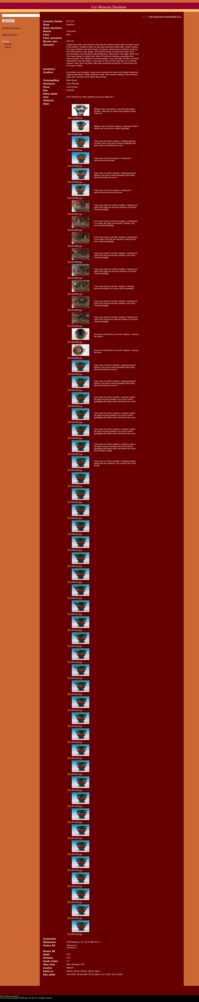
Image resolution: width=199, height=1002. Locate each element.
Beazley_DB (49, 951)
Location (47, 968)
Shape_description (52, 28)
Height (46, 954)
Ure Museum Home (11, 28)
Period (46, 87)
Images (8, 47)
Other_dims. (49, 964)
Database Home (9, 34)
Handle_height (50, 961)
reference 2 (71, 947)
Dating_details (50, 93)
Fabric (46, 34)
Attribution (48, 100)
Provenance (49, 83)
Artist (46, 97)
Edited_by (48, 971)
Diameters (48, 957)
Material (47, 31)
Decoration (48, 44)
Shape (46, 24)
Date (45, 90)
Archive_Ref (49, 945)
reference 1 (71, 945)
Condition (48, 72)
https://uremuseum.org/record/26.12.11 (165, 17)
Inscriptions (49, 69)
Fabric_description (52, 38)
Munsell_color (50, 41)
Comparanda (49, 938)
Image (46, 103)
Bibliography (49, 942)
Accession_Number (52, 21)
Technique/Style (51, 80)
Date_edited (49, 974)
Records (8, 44)
